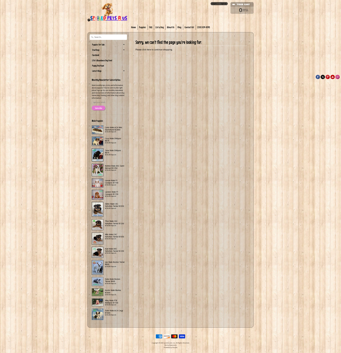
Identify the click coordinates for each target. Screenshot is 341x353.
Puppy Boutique (98, 65)
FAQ (150, 27)
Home (133, 27)
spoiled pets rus (169, 343)
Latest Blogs (97, 71)
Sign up (223, 4)
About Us (170, 27)
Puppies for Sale (98, 44)
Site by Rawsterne (170, 345)
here (149, 49)
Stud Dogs (96, 50)
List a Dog (159, 27)
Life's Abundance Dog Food (102, 60)
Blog (179, 27)
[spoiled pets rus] (107, 12)
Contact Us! (189, 27)
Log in (214, 4)
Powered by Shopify (170, 347)
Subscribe (98, 108)
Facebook (95, 55)
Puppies (142, 27)
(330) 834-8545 (203, 27)
